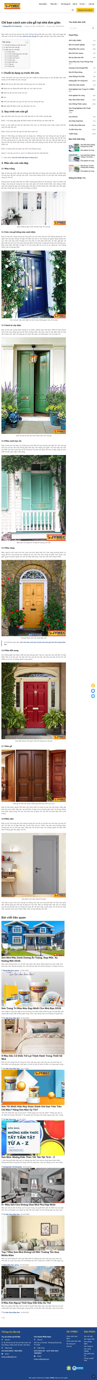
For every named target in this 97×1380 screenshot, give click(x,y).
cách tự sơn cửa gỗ (30, 36)
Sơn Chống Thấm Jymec (78, 104)
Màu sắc (54, 4)
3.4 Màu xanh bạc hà (13, 58)
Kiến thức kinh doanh (77, 85)
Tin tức (82, 4)
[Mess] (93, 690)
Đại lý (75, 4)
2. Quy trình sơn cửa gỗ (11, 47)
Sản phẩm (43, 4)
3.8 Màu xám (10, 66)
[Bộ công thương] (77, 1368)
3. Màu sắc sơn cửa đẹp (12, 49)
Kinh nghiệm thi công (77, 95)
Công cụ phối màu (89, 1359)
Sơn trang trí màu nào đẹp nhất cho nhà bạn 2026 (31, 1008)
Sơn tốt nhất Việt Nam (20, 157)
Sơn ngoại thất (89, 1339)
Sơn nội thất (88, 1336)
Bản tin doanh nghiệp (77, 45)
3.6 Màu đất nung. (12, 62)
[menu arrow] (47, 4)
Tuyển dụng (73, 134)
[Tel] (93, 685)
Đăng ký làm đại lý (85, 10)
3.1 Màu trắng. (11, 52)
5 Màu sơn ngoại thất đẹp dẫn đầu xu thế (26, 1302)
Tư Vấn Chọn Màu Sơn (11, 1018)
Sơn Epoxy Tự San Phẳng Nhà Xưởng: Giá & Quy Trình (87, 166)
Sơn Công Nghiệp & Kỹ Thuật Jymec (80, 109)
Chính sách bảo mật (73, 1341)
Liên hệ (91, 4)
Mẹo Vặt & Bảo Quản (76, 100)
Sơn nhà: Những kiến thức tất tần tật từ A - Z (28, 1157)
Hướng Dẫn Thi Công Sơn (12, 26)
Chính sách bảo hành (71, 1337)
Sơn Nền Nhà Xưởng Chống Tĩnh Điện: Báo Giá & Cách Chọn (88, 156)
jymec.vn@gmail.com (9, 1357)
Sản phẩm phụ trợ (89, 1355)
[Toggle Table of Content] (26, 42)
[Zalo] (93, 696)
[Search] (73, 10)
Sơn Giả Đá (73, 117)
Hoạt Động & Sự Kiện (77, 76)
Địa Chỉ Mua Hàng (75, 72)
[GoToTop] (93, 1376)
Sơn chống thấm (88, 1343)
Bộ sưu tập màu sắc (76, 57)
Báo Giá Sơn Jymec (76, 53)
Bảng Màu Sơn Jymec (11, 970)
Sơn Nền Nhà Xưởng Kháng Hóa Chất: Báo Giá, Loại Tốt (88, 145)
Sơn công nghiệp (87, 1350)
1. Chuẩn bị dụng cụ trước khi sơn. (15, 45)
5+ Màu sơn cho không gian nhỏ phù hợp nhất (28, 1204)
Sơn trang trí (88, 1346)
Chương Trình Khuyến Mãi (78, 68)
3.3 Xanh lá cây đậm (13, 56)
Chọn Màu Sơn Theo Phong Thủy (81, 62)
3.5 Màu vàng (11, 60)
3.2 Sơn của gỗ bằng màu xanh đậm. (17, 54)
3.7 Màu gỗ (10, 64)
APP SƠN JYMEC (75, 40)
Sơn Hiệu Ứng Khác (76, 121)
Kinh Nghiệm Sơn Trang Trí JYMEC (81, 89)
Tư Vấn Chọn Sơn (9, 1119)
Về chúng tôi (65, 4)
